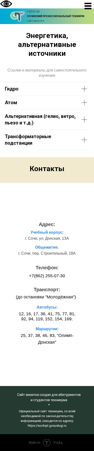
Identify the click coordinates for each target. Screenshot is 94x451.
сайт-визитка (35, 20)
